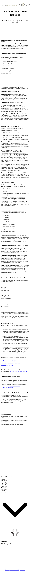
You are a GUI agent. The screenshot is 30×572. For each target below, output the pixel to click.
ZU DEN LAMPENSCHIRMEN (18, 371)
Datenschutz (13, 570)
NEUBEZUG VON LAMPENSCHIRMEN (10, 386)
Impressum (22, 570)
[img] (15, 4)
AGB (17, 570)
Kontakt (7, 570)
